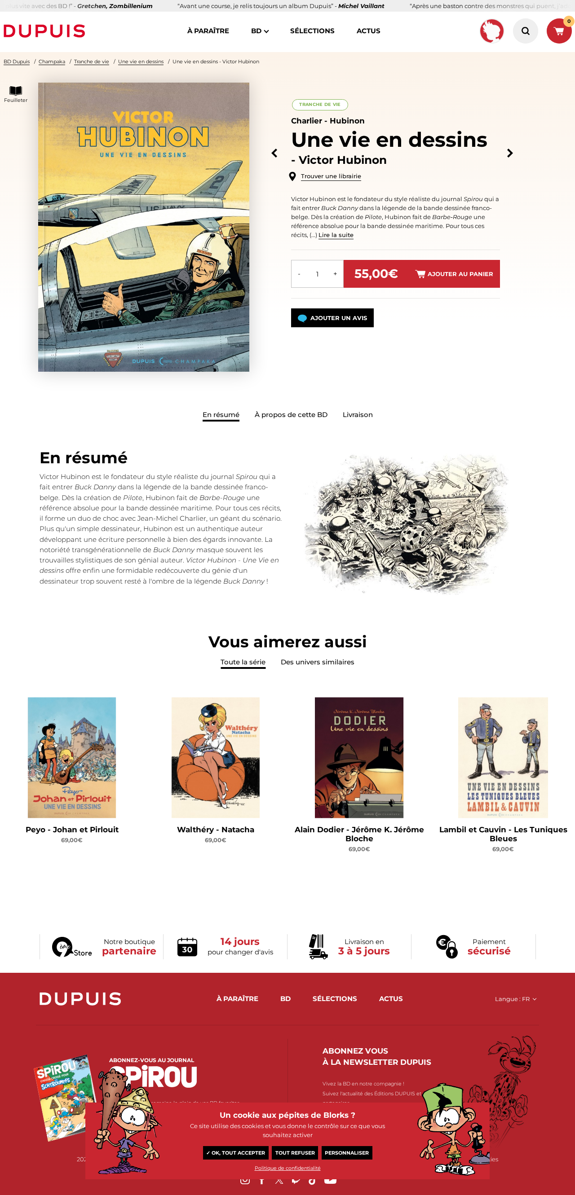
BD (256, 30)
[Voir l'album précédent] (274, 153)
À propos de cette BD (291, 414)
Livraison (358, 414)
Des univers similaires (317, 662)
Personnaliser (347, 1153)
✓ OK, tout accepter (235, 1153)
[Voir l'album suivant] (510, 153)
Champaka (52, 61)
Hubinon (347, 120)
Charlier (306, 120)
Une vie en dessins (141, 61)
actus (368, 30)
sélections (312, 30)
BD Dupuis (17, 61)
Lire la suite (336, 234)
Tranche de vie (91, 61)
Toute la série (243, 662)
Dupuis (46, 31)
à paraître (208, 30)
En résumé (221, 414)
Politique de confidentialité (288, 1168)
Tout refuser (295, 1153)
